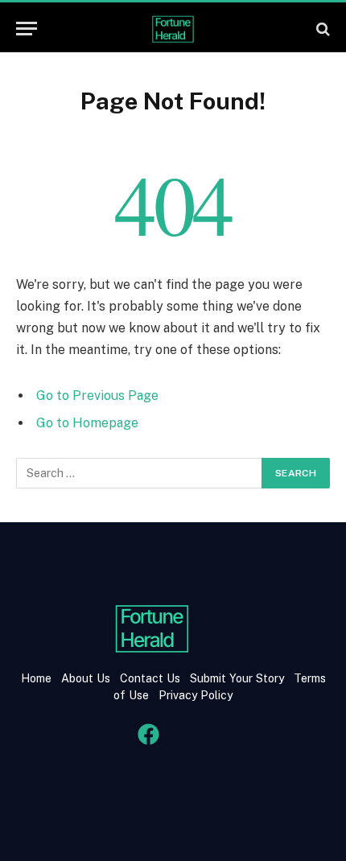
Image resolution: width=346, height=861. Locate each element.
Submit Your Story (235, 678)
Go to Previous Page (97, 395)
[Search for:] (139, 473)
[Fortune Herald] (173, 28)
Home (36, 678)
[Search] (321, 28)
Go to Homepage (87, 422)
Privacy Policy (194, 695)
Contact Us (151, 678)
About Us (85, 678)
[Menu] (26, 28)
